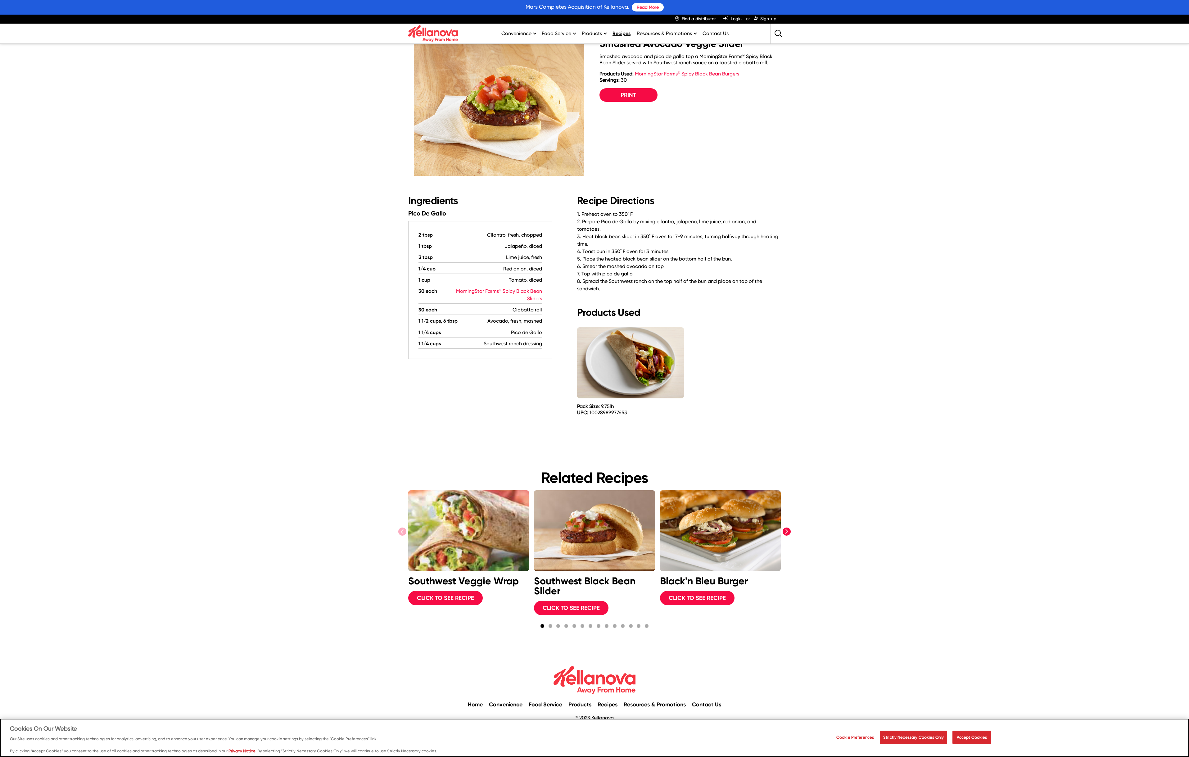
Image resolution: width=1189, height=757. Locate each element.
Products (592, 33)
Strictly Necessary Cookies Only (913, 737)
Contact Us (716, 33)
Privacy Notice (241, 750)
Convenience (516, 33)
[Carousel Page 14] (647, 626)
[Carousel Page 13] (639, 626)
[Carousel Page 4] (566, 626)
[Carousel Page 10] (615, 626)
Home (475, 704)
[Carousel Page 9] (607, 626)
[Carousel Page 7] (590, 626)
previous (403, 532)
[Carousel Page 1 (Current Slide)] (542, 626)
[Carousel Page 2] (550, 626)
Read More (648, 7)
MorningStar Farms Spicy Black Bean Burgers (687, 74)
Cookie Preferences (855, 737)
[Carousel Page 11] (623, 626)
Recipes (622, 33)
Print (628, 94)
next (787, 532)
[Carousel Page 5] (574, 626)
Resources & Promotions (664, 33)
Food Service (556, 33)
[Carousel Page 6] (582, 626)
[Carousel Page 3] (558, 626)
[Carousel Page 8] (598, 626)
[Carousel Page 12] (631, 626)
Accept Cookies (972, 737)
